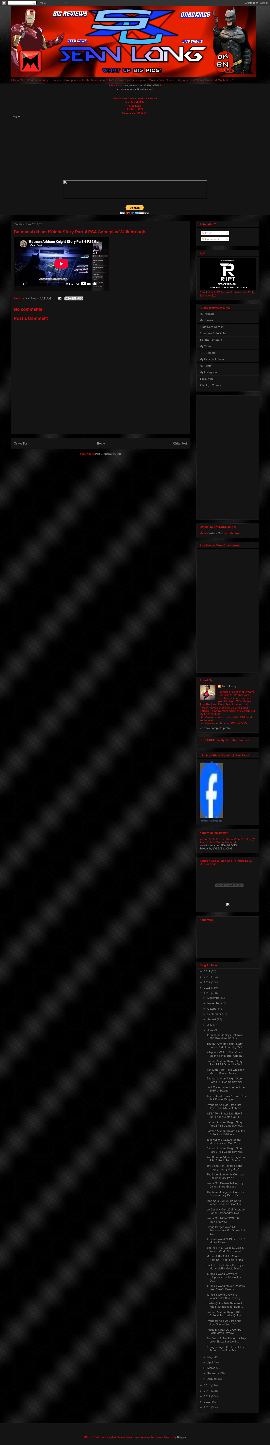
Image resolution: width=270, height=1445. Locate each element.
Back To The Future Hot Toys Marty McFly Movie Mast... (225, 1267)
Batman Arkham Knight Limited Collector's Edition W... (226, 1132)
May (210, 1357)
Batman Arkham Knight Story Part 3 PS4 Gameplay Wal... (225, 1080)
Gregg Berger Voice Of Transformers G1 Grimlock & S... (226, 1230)
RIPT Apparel (208, 352)
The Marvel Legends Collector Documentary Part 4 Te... (225, 1193)
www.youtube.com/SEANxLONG (141, 85)
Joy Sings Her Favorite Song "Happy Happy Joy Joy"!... (224, 1167)
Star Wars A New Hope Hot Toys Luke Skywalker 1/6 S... (226, 1340)
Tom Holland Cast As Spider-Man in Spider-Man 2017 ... (225, 1141)
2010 (207, 1407)
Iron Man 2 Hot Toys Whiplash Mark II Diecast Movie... (225, 1071)
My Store (205, 346)
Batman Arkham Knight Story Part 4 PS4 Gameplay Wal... (225, 1062)
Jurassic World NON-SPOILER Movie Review (226, 1240)
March (211, 1367)
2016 (207, 987)
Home (101, 443)
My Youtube (207, 313)
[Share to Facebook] (78, 298)
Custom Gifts (215, 533)
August (212, 1019)
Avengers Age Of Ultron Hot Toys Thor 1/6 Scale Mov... (225, 1106)
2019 (207, 971)
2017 (207, 982)
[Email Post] (59, 298)
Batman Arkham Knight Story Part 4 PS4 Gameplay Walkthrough (79, 231)
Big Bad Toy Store (211, 339)
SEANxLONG (206, 762)
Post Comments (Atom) (108, 453)
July (210, 1024)
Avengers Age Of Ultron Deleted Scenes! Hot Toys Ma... (226, 1348)
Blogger (181, 1437)
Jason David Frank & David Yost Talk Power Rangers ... (227, 1097)
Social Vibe (206, 378)
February (213, 1373)
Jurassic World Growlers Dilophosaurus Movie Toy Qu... (224, 1277)
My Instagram (208, 372)
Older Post (180, 443)
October (212, 1008)
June (210, 1030)
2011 (207, 1401)
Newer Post (21, 443)
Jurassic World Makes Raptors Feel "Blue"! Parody (226, 1287)
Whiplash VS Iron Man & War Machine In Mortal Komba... (225, 1054)
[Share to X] (74, 298)
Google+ (15, 116)
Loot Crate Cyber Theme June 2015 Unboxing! (226, 1089)
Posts (208, 233)
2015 (207, 993)
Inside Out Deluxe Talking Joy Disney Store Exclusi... (225, 1185)
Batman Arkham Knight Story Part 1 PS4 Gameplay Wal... (225, 1150)
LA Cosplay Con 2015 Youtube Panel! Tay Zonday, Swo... (226, 1211)
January (212, 1378)
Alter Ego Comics (210, 385)
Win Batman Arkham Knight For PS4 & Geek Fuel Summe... (226, 1158)
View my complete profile (215, 728)
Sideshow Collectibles (213, 333)
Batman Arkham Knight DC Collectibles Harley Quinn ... (225, 1313)
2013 (207, 1391)
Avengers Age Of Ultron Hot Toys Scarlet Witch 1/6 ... (224, 1322)
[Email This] (66, 298)
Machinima (206, 320)
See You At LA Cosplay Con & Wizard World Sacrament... (225, 1249)
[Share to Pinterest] (81, 298)
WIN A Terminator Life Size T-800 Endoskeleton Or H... (225, 1115)
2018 (207, 977)
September (214, 1014)
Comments (211, 239)
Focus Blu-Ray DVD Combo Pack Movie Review (224, 1331)
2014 (207, 1385)
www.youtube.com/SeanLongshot (135, 89)
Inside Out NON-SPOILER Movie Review (223, 1220)
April (210, 1362)
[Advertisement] (106, 149)
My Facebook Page (212, 359)
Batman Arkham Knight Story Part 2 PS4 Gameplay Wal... (225, 1124)
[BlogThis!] (70, 298)
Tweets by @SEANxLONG (216, 848)
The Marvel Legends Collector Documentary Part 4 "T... (225, 1176)
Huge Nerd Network (212, 326)
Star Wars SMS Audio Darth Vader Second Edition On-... (225, 1202)
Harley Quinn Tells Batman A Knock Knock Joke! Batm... (225, 1305)
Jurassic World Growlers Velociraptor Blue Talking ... (225, 1296)
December (214, 997)
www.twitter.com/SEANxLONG (218, 845)
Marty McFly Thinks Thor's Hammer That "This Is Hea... (226, 1258)
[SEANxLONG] (211, 817)
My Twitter (206, 365)
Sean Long (229, 686)
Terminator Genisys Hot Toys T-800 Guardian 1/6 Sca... (226, 1036)
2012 (207, 1396)
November (214, 1003)
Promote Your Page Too (211, 821)
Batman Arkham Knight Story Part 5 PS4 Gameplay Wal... (225, 1045)
